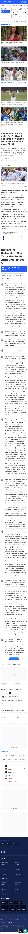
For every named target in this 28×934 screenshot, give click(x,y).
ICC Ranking (18, 874)
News (13, 21)
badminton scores (13, 712)
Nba (17, 906)
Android (13, 717)
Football (14, 710)
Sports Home (3, 21)
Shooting (4, 909)
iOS (18, 717)
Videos (4, 869)
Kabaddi (23, 906)
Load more (13, 658)
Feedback (16, 917)
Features (17, 869)
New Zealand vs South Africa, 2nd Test (12, 700)
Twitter (24, 714)
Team (4, 759)
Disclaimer (3, 919)
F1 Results (20, 712)
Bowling (15, 759)
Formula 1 (4, 902)
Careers (3, 922)
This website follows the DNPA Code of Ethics (11, 925)
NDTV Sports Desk (5, 158)
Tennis (12, 902)
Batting (9, 759)
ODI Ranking (14, 755)
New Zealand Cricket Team (18, 693)
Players (17, 871)
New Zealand (11, 772)
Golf (12, 906)
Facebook (12, 714)
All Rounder (22, 759)
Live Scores (5, 862)
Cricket (3, 5)
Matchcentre (5, 894)
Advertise (3, 917)
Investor (10, 919)
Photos (17, 867)
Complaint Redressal (18, 919)
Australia (10, 766)
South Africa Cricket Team (11, 696)
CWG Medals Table (15, 843)
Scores (9, 5)
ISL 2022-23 (5, 882)
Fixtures (21, 5)
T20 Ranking (22, 755)
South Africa (11, 769)
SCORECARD (5, 228)
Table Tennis (21, 909)
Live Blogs (4, 693)
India (9, 775)
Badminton (5, 906)
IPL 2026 (4, 14)
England (10, 778)
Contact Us (9, 922)
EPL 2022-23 (18, 882)
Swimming (12, 909)
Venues (4, 874)
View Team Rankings (14, 781)
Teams (4, 871)
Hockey (18, 902)
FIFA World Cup (5, 843)
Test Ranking (5, 755)
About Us (10, 917)
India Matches (5, 11)
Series (14, 5)
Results (17, 864)
